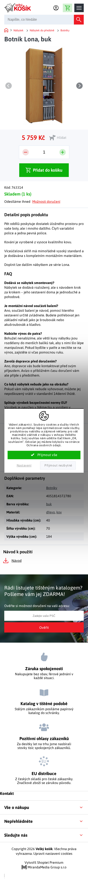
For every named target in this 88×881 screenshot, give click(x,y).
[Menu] (79, 8)
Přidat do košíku (47, 170)
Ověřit (44, 627)
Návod (17, 560)
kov (59, 512)
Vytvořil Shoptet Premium (44, 862)
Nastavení (24, 465)
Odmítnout (58, 465)
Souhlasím (44, 455)
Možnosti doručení (46, 201)
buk (49, 504)
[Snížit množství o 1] (25, 152)
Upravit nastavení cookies (52, 853)
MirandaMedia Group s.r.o (46, 867)
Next (79, 86)
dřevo (50, 512)
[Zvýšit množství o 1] (62, 152)
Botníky (51, 488)
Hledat (79, 20)
